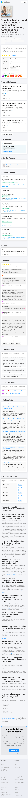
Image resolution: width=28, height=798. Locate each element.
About (2, 766)
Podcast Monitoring (5, 784)
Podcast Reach (18, 777)
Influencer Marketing (5, 782)
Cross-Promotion (4, 780)
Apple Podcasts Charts (6, 794)
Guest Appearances (5, 776)
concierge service (12, 653)
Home (2, 762)
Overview (16, 762)
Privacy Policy (17, 789)
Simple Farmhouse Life (12, 164)
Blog (2, 789)
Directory (3, 791)
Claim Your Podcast (5, 767)
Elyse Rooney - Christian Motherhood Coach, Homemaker (12, 35)
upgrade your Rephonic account (8, 718)
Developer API (4, 770)
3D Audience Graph (18, 776)
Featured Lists (4, 792)
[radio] (2, 55)
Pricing (2, 764)
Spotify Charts (4, 795)
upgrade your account (11, 574)
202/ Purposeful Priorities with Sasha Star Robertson (13, 462)
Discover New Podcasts (19, 780)
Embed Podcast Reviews (19, 782)
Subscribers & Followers (19, 779)
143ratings (13, 55)
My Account (3, 769)
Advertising (3, 779)
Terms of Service (18, 791)
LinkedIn (16, 792)
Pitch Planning (17, 767)
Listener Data (17, 764)
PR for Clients (4, 777)
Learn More (14, 750)
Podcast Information (19, 766)
